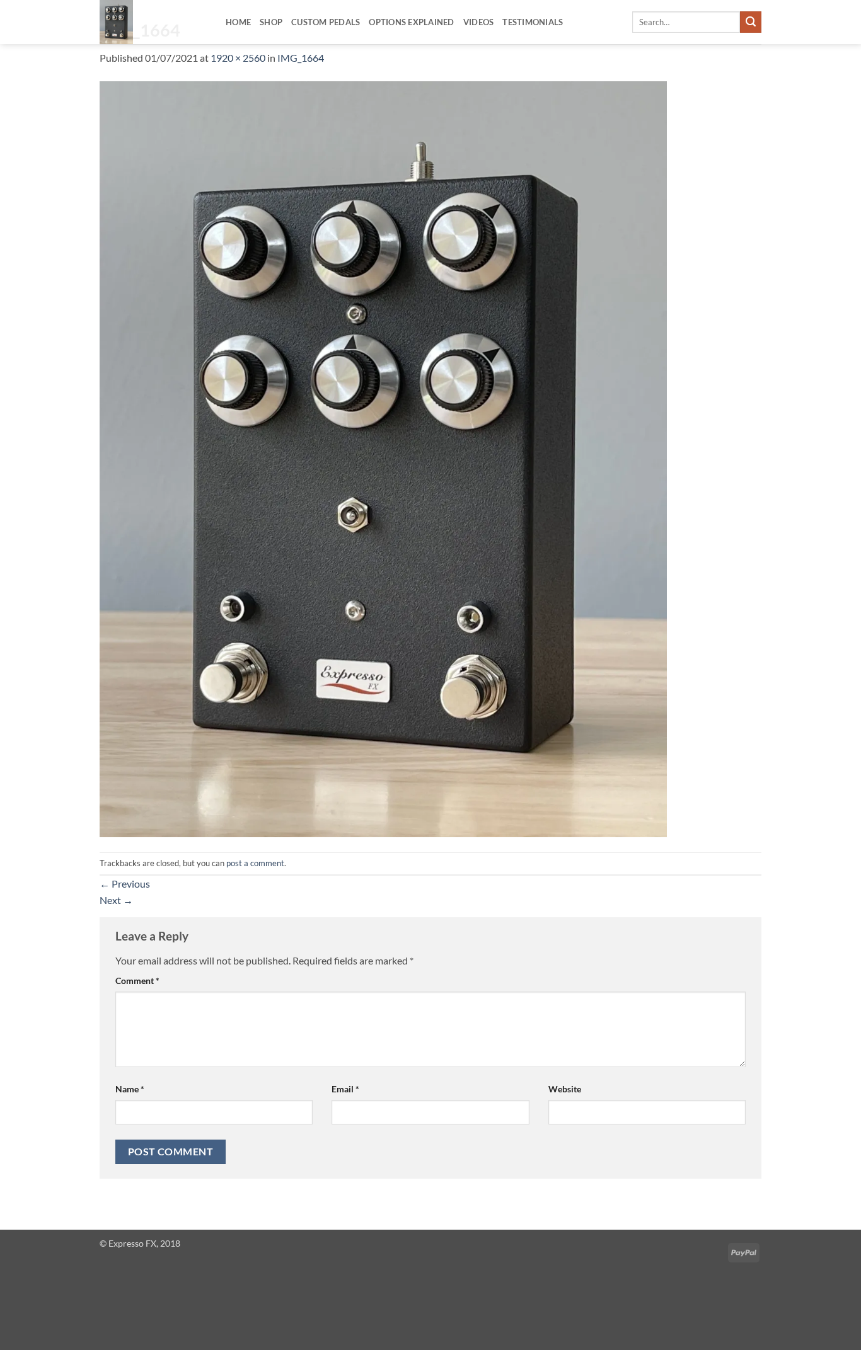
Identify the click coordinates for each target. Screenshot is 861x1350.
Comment (137, 980)
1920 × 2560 (238, 58)
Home (238, 22)
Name (129, 1089)
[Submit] (750, 22)
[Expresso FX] (153, 22)
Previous (125, 884)
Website (564, 1089)
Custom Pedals (325, 22)
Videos (478, 22)
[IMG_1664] (383, 458)
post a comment (255, 863)
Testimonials (532, 22)
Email (345, 1089)
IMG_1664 (300, 58)
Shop (271, 22)
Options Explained (411, 22)
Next (116, 900)
